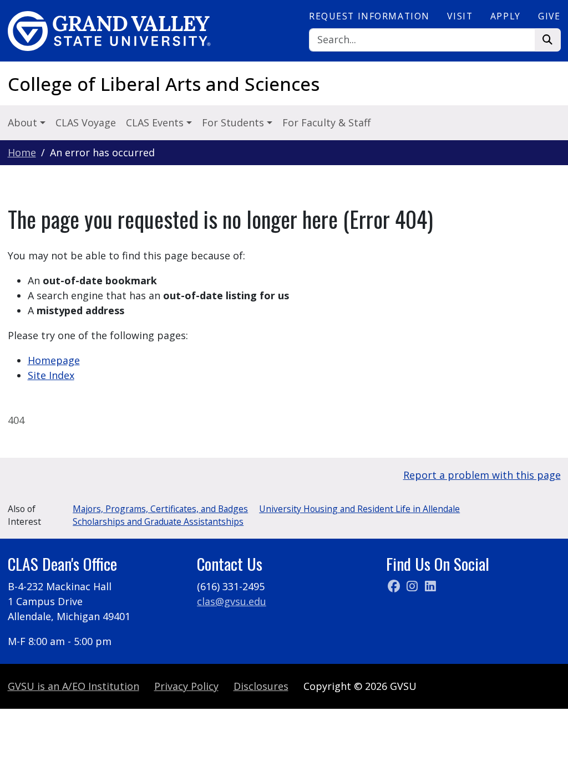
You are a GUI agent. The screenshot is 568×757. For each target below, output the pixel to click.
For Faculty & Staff (326, 122)
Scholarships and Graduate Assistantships (158, 521)
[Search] (548, 40)
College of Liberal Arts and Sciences (164, 83)
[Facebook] (395, 586)
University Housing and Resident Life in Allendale (359, 509)
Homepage (54, 360)
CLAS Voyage (85, 122)
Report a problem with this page (482, 475)
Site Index (51, 375)
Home (22, 152)
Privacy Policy (186, 686)
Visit (460, 16)
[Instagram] (413, 586)
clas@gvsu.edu (231, 601)
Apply (505, 16)
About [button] (24, 122)
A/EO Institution (73, 686)
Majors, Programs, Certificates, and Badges (160, 509)
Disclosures (261, 686)
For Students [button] (234, 122)
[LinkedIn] (430, 586)
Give (549, 16)
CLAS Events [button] (156, 122)
